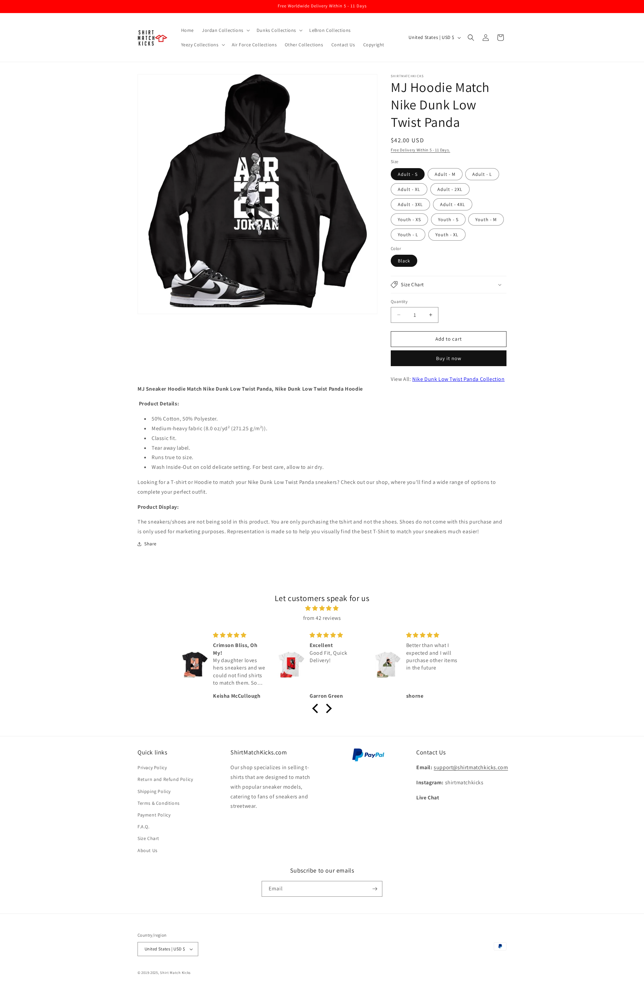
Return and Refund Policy (165, 779)
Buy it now (449, 358)
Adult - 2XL (450, 189)
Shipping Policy (154, 791)
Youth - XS (409, 219)
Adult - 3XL (410, 204)
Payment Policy (154, 815)
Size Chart (148, 838)
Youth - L (408, 235)
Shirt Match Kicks (175, 972)
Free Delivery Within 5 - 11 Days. (420, 149)
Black (404, 261)
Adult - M (445, 174)
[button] (225, 30)
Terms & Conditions (159, 803)
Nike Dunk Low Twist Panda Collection (458, 379)
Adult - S (408, 174)
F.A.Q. (144, 827)
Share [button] (150, 544)
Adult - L (482, 174)
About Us (148, 850)
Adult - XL (409, 189)
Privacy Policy (152, 767)
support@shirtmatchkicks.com (471, 767)
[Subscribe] (374, 889)
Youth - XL (447, 235)
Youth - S (448, 219)
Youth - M (486, 219)
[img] (322, 608)
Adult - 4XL (452, 204)
